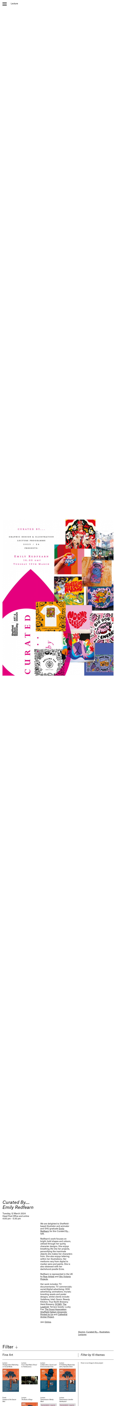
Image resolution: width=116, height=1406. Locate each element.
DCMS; (58, 1304)
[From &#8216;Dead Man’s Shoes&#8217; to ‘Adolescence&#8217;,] (29, 1377)
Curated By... (92, 1332)
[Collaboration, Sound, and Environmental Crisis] (48, 1377)
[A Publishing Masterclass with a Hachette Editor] (67, 1377)
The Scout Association (55, 1309)
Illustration (104, 1332)
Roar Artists (48, 1277)
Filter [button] (7, 1347)
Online (48, 1322)
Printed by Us (46, 1315)
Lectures (82, 1335)
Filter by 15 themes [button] (93, 1355)
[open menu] (4, 4)
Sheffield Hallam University (53, 1312)
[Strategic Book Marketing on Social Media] (10, 1377)
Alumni (81, 1332)
